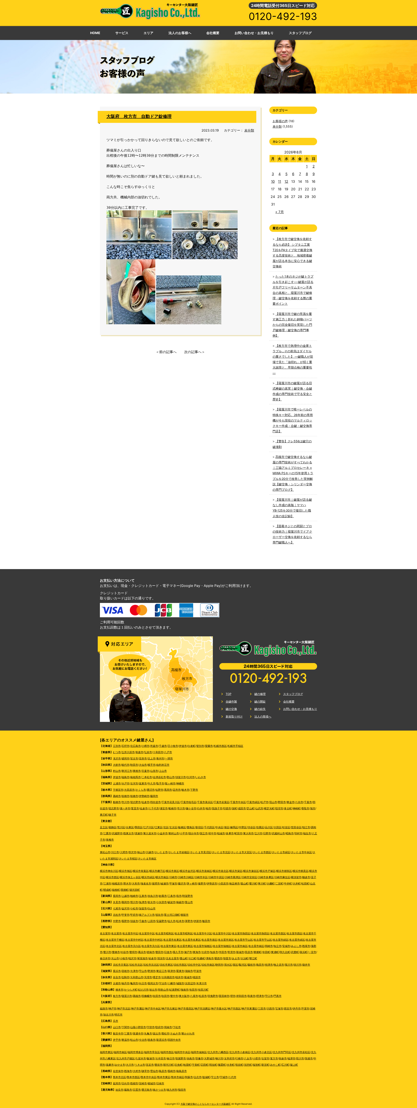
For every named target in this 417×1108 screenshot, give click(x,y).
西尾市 (306, 946)
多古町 (288, 808)
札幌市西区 (220, 745)
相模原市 (117, 883)
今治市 (143, 1039)
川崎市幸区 (201, 877)
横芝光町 (269, 808)
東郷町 (257, 952)
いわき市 (200, 777)
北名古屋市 (172, 958)
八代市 (232, 1077)
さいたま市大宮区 (241, 852)
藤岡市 (154, 796)
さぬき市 (175, 1033)
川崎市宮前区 (249, 877)
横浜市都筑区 (284, 871)
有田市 (193, 989)
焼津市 (269, 964)
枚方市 (187, 678)
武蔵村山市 (278, 833)
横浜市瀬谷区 (251, 871)
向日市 (143, 983)
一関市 (169, 758)
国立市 (204, 833)
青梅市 (110, 839)
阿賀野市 (187, 895)
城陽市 (180, 983)
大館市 (117, 764)
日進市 (168, 952)
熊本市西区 (133, 1077)
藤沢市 (182, 883)
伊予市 (117, 1039)
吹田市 (157, 996)
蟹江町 (253, 958)
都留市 (185, 914)
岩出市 (153, 989)
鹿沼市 (151, 789)
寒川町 (262, 883)
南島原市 (181, 1071)
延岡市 (117, 1083)
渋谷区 (251, 827)
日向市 (125, 1083)
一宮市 (312, 952)
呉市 (115, 1020)
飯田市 (206, 921)
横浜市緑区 (148, 877)
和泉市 (251, 996)
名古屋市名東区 (172, 939)
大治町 (244, 958)
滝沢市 (117, 758)
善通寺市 (138, 1033)
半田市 (223, 952)
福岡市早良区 (152, 1052)
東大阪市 (184, 996)
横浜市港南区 (204, 871)
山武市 (259, 808)
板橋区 (182, 827)
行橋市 (239, 1058)
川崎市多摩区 (266, 877)
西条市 (152, 1039)
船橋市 (117, 802)
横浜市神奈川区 (109, 871)
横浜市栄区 (235, 871)
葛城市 (188, 977)
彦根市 (125, 971)
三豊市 (128, 1033)
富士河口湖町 (172, 914)
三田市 (262, 1008)
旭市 (312, 808)
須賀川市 (180, 777)
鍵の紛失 (260, 709)
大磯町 (271, 883)
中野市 (117, 921)
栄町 (234, 808)
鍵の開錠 (260, 701)
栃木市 (185, 789)
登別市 (200, 745)
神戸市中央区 (153, 1008)
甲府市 (134, 914)
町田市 (238, 833)
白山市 (152, 908)
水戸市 (125, 783)
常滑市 (231, 952)
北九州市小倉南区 (239, 1052)
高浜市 (142, 952)
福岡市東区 (106, 1052)
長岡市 (117, 895)
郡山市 (171, 777)
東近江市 (161, 971)
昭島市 (290, 833)
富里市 (135, 808)
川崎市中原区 (216, 877)
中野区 (243, 827)
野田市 (282, 802)
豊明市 (133, 952)
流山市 (273, 802)
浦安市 (164, 808)
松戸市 (264, 802)
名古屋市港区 (209, 939)
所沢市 (132, 852)
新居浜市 (161, 1039)
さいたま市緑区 (281, 852)
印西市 (227, 808)
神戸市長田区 (186, 1008)
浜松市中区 (194, 964)
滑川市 (134, 902)
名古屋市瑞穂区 (203, 946)
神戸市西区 (234, 1008)
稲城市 (221, 833)
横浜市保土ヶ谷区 (130, 877)
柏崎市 (134, 895)
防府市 (159, 1027)
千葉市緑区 (253, 802)
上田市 (152, 921)
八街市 (299, 802)
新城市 (240, 952)
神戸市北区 (123, 1008)
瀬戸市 (188, 952)
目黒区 (260, 827)
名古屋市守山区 (244, 939)
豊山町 (184, 958)
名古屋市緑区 (280, 939)
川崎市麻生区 (282, 877)
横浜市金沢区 (187, 871)
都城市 (152, 1083)
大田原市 (129, 789)
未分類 (249, 130)
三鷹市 (107, 833)
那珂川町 (168, 1064)
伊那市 (198, 921)
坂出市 (157, 1033)
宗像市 (199, 1058)
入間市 (124, 852)
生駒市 (125, 977)
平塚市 (173, 883)
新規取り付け (234, 716)
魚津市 (143, 902)
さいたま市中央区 (301, 852)
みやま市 (120, 1064)
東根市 (137, 770)
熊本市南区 (177, 1077)
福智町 (257, 1064)
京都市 (117, 983)
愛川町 (253, 883)
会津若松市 (159, 777)
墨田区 (138, 827)
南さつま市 (159, 1089)
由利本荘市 (162, 764)
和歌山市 (163, 989)
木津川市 (201, 983)
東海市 (197, 952)
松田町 (305, 883)
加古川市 (108, 1014)
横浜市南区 (162, 877)
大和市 (136, 883)
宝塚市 (279, 1008)
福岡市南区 (120, 1052)
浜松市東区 (166, 964)
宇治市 (163, 983)
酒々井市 (125, 808)
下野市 (194, 789)
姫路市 (104, 1008)
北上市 (152, 758)
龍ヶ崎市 (170, 783)
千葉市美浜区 (205, 802)
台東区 (130, 827)
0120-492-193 (283, 16)
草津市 (171, 971)
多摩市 (230, 833)
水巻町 (231, 1064)
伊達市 (183, 745)
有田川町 (203, 989)
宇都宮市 (118, 789)
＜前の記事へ (166, 352)
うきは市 (140, 1064)
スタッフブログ (293, 694)
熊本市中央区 (148, 1077)
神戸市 (112, 1008)
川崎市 (173, 877)
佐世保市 (118, 1071)
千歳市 (163, 745)
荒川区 (121, 827)
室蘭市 (209, 745)
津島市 (210, 958)
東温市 (125, 1039)
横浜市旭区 (125, 871)
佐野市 (159, 789)
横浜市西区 (112, 877)
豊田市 (159, 952)
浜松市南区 (208, 964)
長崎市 (171, 1071)
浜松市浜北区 (151, 964)
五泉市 (143, 895)
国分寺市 (194, 833)
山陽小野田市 (138, 1027)
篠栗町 (222, 1064)
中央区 (219, 827)
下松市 (177, 1027)
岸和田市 (241, 996)
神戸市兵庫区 (169, 1008)
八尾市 (194, 996)
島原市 (163, 1071)
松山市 (134, 1039)
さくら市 (141, 789)
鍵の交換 (231, 709)
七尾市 (117, 908)
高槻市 (176, 670)
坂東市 (143, 783)
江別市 (117, 745)
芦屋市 (305, 1008)
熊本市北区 (119, 1077)
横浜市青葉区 (141, 871)
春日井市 (105, 958)
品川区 (269, 827)
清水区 (228, 964)
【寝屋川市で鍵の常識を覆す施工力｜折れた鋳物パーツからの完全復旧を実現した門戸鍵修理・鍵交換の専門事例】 (292, 325)
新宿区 (199, 827)
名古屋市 (105, 933)
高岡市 (125, 902)
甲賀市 (198, 971)
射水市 (152, 902)
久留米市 (141, 1058)
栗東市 (180, 971)
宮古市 (134, 758)
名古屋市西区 (278, 933)
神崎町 (297, 808)
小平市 (184, 833)
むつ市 (117, 752)
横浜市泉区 (172, 871)
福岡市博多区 (135, 1052)
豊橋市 (116, 952)
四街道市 (155, 802)
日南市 (160, 1083)
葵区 (235, 964)
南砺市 (180, 902)
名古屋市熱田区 (241, 933)
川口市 (115, 852)
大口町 (192, 958)
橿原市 (197, 977)
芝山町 (251, 808)
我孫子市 (217, 808)
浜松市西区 (180, 964)
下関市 (125, 1027)
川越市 (150, 852)
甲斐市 (125, 914)
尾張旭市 (142, 958)
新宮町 (265, 1064)
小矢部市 (161, 902)
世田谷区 (296, 827)
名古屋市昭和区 (165, 933)
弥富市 (227, 958)
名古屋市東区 (168, 946)
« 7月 (279, 212)
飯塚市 (151, 1058)
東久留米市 (149, 833)
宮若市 (150, 1064)
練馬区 (234, 827)
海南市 (185, 989)
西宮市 (288, 1008)
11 (279, 181)
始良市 (119, 1089)
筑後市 (309, 1058)
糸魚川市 (153, 895)
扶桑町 (201, 958)
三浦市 (107, 883)
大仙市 (143, 764)
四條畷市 (147, 996)
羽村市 (298, 833)
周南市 (168, 1027)
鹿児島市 (147, 1089)
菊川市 (289, 964)
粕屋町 (187, 1064)
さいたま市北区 (221, 852)
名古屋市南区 (240, 946)
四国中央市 (174, 1039)
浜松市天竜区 (121, 964)
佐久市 (171, 921)
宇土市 (215, 1077)
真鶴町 (125, 889)
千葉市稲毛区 (188, 802)
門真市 (277, 996)
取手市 (160, 783)
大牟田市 (161, 1058)
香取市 (305, 808)
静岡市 (219, 964)
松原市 (203, 996)
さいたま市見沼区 (200, 852)
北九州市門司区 (282, 1052)
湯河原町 (134, 889)
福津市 (291, 1058)
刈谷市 (125, 952)
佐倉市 (145, 802)
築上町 (294, 1064)
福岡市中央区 (182, 1052)
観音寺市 (118, 1033)
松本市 (180, 921)
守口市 (269, 996)
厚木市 (127, 883)
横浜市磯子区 (157, 871)
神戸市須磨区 (202, 1008)
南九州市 (172, 1089)
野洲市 (152, 971)
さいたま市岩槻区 (179, 852)
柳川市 (219, 1058)
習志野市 (135, 802)
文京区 (173, 827)
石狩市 (125, 745)
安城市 (286, 946)
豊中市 (174, 996)
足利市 (177, 789)
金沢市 (125, 908)
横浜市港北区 (220, 871)
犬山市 (115, 958)
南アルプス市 (147, 914)
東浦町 (275, 952)
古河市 (134, 783)
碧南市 (151, 952)
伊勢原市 (212, 883)
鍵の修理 (260, 694)
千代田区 (209, 827)
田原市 (249, 952)
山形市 (154, 770)
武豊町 (295, 952)
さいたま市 (161, 852)
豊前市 (158, 1064)
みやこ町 (275, 1064)
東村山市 (174, 833)
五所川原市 (128, 752)
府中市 (212, 833)
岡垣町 (213, 1064)
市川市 (125, 802)
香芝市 (157, 977)
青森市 (139, 752)
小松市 (134, 908)
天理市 (148, 977)
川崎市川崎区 (186, 877)
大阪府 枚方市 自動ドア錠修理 (139, 116)
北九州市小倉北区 (261, 1052)
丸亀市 (148, 1033)
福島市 (125, 777)
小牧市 (124, 958)
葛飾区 (112, 827)
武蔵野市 (117, 833)
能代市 (125, 764)
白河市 (191, 777)
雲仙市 (154, 1071)
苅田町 (204, 1064)
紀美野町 (174, 989)
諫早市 (145, 1071)
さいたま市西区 (262, 852)
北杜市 (117, 914)
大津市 (134, 971)
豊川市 (107, 952)
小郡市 (257, 1058)
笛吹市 (159, 914)
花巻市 (143, 758)
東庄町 (104, 814)
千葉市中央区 (238, 802)
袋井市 (306, 964)
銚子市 (112, 814)
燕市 (179, 895)
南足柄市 (234, 883)
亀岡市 (134, 983)
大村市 (137, 1071)
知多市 (214, 952)
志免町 (178, 1064)
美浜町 (304, 952)
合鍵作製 (231, 701)
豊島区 (191, 827)
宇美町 (196, 1064)
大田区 (277, 827)
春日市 (171, 1058)
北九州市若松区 (301, 1052)
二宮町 (279, 883)
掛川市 (297, 964)
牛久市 (152, 783)
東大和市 (248, 833)
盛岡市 (125, 758)
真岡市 (168, 789)
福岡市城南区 (199, 1052)
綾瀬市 (165, 883)
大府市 (205, 952)
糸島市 (191, 1058)
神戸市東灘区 (249, 1008)
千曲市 (143, 921)
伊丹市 (297, 1008)
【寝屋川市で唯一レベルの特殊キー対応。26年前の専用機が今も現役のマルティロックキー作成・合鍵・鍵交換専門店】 (293, 420)
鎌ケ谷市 (191, 808)
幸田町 (266, 952)
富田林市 (224, 996)
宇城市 (224, 1077)
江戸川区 (148, 827)
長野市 (125, 921)
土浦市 (117, 783)
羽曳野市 (213, 996)
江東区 (158, 827)
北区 (166, 827)
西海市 (128, 1071)
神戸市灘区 (137, 1008)
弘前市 (148, 752)
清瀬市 (138, 833)
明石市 (118, 1014)
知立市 (277, 946)
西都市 (134, 1083)
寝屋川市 (182, 689)
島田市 (260, 964)
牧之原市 (279, 964)
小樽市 (145, 745)
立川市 (258, 833)
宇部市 (151, 1027)
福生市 (307, 833)
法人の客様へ (262, 716)
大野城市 (209, 1058)
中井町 (288, 883)
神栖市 (180, 783)
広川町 (285, 1064)
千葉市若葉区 (221, 802)
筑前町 (239, 1064)
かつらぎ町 (130, 989)
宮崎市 (143, 1083)
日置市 (137, 1089)
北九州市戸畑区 (125, 1058)
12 (286, 181)
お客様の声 (280, 121)
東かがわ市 (188, 1033)
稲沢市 (132, 958)
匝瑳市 (279, 808)
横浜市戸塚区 (267, 871)
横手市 (152, 764)
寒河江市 (127, 770)
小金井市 (162, 833)
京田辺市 (190, 983)
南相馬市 (135, 777)
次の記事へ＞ (194, 352)
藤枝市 (251, 964)
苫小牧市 (173, 745)
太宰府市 (229, 1058)
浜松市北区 (135, 964)
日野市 (267, 833)
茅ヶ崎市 (192, 883)
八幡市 (171, 983)
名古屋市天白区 (131, 946)
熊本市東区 (163, 1077)
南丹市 (125, 983)
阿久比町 (285, 952)
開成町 (107, 889)
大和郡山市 (136, 977)
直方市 (274, 1058)
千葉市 (308, 802)
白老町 (191, 745)
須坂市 (134, 921)
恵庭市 (154, 745)
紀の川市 (143, 989)
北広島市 (135, 745)
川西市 (271, 1008)
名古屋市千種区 (115, 939)
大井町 (297, 883)
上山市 (163, 770)
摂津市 (260, 996)
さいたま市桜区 (128, 858)
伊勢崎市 (144, 796)
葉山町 (244, 883)
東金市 (291, 802)
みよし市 (296, 946)
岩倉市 (152, 958)
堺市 (232, 996)
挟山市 (141, 852)
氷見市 (117, 902)
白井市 (201, 808)
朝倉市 (283, 1058)
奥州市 (160, 758)
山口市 (117, 1027)
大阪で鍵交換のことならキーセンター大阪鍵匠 (205, 1104)
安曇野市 (161, 921)
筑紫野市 (180, 1058)
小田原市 (223, 883)
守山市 (143, 971)
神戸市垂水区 (219, 1008)
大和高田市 (168, 977)
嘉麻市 (110, 1064)
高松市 (165, 1033)
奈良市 (117, 977)
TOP (228, 694)
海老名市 (146, 883)
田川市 (300, 1058)
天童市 (145, 770)
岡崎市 (269, 946)
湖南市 (189, 971)
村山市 (117, 770)
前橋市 (125, 796)
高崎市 (117, 796)
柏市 (208, 808)
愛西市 (218, 958)
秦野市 (202, 883)
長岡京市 (153, 983)
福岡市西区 (167, 1052)
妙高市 (163, 895)
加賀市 (143, 908)
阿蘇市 (189, 1077)
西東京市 (128, 833)
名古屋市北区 (114, 946)
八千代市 (154, 808)
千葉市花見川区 (171, 802)
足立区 (104, 827)
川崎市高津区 (233, 877)
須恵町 (248, 1064)
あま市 (236, 958)
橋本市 (119, 989)
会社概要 (289, 701)
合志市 (198, 1077)
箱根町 (116, 889)
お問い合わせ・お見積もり (300, 709)
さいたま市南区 (147, 858)
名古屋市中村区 (134, 939)
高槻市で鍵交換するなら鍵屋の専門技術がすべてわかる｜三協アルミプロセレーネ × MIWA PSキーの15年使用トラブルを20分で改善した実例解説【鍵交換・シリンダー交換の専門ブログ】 (293, 473)
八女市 (248, 1058)
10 (273, 181)
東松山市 (105, 852)
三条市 (171, 895)
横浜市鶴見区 (300, 871)
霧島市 (128, 1089)
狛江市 (306, 827)
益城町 (206, 1077)
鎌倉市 (306, 877)
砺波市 (171, 902)
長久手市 (178, 952)
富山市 (189, 902)
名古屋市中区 (130, 933)
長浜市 (117, 971)
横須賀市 (296, 877)
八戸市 (168, 752)
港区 (226, 827)
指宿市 (182, 1089)
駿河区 (243, 964)
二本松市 (147, 777)
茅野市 (189, 921)
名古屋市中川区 (203, 933)
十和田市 (158, 752)
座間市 (156, 883)
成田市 (242, 808)
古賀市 (265, 1058)
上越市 (125, 895)
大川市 (130, 1064)
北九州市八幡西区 (218, 1052)
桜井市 (179, 977)
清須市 (161, 958)
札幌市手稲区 (235, 745)
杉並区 (286, 827)
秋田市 (134, 764)
